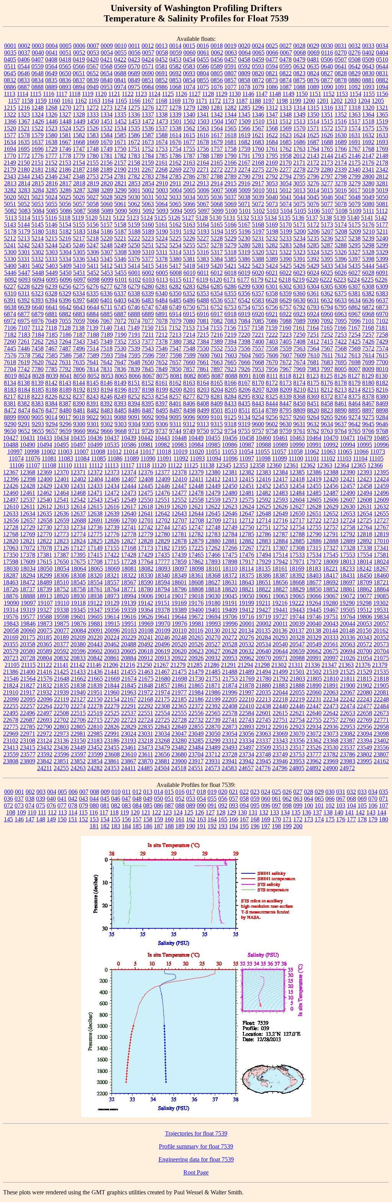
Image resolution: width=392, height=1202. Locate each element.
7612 (341, 355)
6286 (230, 286)
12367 (10, 472)
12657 (28, 520)
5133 (257, 217)
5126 (174, 217)
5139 (339, 217)
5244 (51, 245)
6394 (51, 300)
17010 (381, 541)
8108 (259, 376)
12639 (111, 513)
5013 (299, 190)
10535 (111, 444)
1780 (93, 155)
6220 (312, 279)
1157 (14, 100)
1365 (382, 114)
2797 (327, 176)
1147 (262, 94)
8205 (231, 389)
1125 (168, 94)
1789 (217, 155)
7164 (313, 327)
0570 (134, 66)
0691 (161, 73)
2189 (106, 169)
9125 (230, 417)
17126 (61, 548)
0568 (106, 66)
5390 (285, 259)
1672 (134, 142)
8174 (299, 383)
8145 (93, 383)
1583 (93, 135)
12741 (128, 527)
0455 (203, 59)
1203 (350, 100)
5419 (203, 266)
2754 (106, 176)
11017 (147, 451)
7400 (258, 341)
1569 (285, 128)
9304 (134, 424)
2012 (299, 155)
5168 (258, 224)
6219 (298, 279)
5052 (24, 204)
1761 (272, 149)
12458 (364, 486)
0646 (24, 73)
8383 (37, 403)
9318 (230, 424)
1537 (161, 128)
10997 (15, 451)
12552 (179, 499)
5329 (382, 252)
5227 (203, 238)
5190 (162, 231)
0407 (37, 59)
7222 (272, 334)
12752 (280, 527)
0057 (148, 52)
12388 (330, 472)
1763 (299, 149)
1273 (106, 107)
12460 (10, 493)
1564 (217, 128)
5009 (244, 190)
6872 (368, 307)
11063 (328, 451)
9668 (120, 431)
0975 (134, 87)
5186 (107, 231)
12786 (263, 534)
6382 (368, 293)
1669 (93, 142)
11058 (295, 451)
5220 (106, 238)
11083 (65, 458)
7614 (368, 355)
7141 (120, 327)
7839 (134, 369)
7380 (175, 341)
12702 (162, 520)
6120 (216, 279)
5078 (341, 204)
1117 (61, 94)
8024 (24, 376)
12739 (111, 527)
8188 (52, 389)
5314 (175, 252)
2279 (313, 169)
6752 (217, 307)
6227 (10, 286)
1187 (242, 100)
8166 (230, 383)
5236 (327, 238)
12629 (330, 506)
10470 (330, 438)
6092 (11, 279)
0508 (354, 59)
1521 (24, 128)
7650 (148, 362)
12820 (10, 541)
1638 (51, 142)
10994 (347, 444)
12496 (381, 493)
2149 (10, 162)
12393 (364, 472)
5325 (327, 252)
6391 (10, 300)
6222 (326, 279)
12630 (347, 506)
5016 (341, 190)
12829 (162, 541)
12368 (27, 472)
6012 (217, 272)
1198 (282, 100)
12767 (381, 527)
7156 (230, 327)
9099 (203, 417)
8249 (120, 396)
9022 (93, 417)
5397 (354, 259)
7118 (51, 327)
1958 (285, 155)
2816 (52, 183)
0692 (175, 73)
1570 (299, 128)
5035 (203, 197)
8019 (11, 376)
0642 (354, 66)
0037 (24, 52)
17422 (111, 555)
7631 (65, 362)
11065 (344, 451)
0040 (38, 52)
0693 (189, 73)
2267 (148, 169)
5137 (312, 217)
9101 (217, 417)
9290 (10, 424)
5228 (217, 238)
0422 (120, 59)
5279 (230, 245)
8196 (120, 389)
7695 (341, 362)
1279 (189, 107)
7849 (161, 369)
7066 (93, 321)
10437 (111, 438)
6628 (272, 300)
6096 (66, 279)
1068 (175, 87)
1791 (244, 155)
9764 (341, 431)
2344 (24, 176)
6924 (313, 314)
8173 (285, 383)
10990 (297, 444)
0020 (244, 45)
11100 (296, 458)
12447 (179, 486)
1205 (378, 100)
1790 (230, 155)
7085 (258, 321)
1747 (79, 149)
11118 (143, 465)
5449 (52, 272)
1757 (217, 149)
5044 (299, 197)
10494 (44, 444)
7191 (134, 334)
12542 (78, 499)
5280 (244, 245)
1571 (313, 128)
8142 (51, 383)
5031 (148, 197)
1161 (68, 100)
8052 (93, 376)
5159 (134, 224)
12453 (280, 486)
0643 (368, 66)
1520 (10, 128)
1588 (161, 135)
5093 (162, 211)
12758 (347, 527)
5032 (161, 197)
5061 (120, 204)
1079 (258, 87)
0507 (341, 59)
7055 (65, 321)
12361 (291, 465)
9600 (258, 424)
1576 (382, 128)
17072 (27, 548)
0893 (65, 87)
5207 (327, 231)
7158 (258, 327)
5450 (65, 272)
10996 (381, 444)
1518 (368, 121)
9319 (244, 424)
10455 (212, 438)
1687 (313, 142)
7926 (244, 369)
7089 (299, 321)
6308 (368, 286)
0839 (93, 80)
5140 (353, 217)
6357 (258, 293)
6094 (38, 279)
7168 (368, 327)
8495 (162, 410)
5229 (230, 238)
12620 (179, 506)
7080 (189, 321)
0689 (134, 73)
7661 (203, 362)
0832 (10, 80)
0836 (65, 80)
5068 (217, 204)
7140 (106, 327)
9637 (341, 424)
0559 (37, 66)
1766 (341, 149)
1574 (354, 128)
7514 (93, 348)
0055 (120, 52)
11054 (245, 451)
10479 (364, 438)
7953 (258, 369)
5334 (65, 259)
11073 (377, 451)
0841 (120, 80)
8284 (230, 396)
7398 (244, 341)
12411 (196, 479)
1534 (120, 128)
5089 (107, 211)
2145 (341, 155)
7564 (313, 348)
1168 (161, 100)
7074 (134, 321)
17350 (10, 555)
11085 (98, 458)
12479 (212, 493)
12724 (347, 520)
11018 (163, 451)
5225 (175, 238)
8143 (65, 383)
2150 (24, 162)
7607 (286, 355)
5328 (368, 252)
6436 (134, 300)
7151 (161, 327)
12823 (61, 541)
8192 (79, 389)
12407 (129, 479)
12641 (145, 513)
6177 (243, 279)
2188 (93, 169)
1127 (195, 94)
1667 (65, 142)
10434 (61, 438)
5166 (230, 224)
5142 (381, 217)
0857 (230, 80)
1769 (382, 149)
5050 (382, 197)
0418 (65, 59)
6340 (161, 293)
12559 (212, 499)
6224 (354, 279)
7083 (230, 321)
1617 (217, 135)
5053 (37, 204)
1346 (258, 114)
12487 (330, 493)
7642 (106, 362)
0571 (148, 66)
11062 (311, 451)
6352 (189, 293)
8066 (135, 376)
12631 (364, 506)
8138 (24, 383)
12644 (196, 513)
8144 (79, 383)
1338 (161, 114)
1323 (24, 114)
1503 (203, 121)
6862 (354, 307)
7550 (203, 348)
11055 (262, 451)
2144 (327, 155)
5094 (176, 211)
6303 (299, 286)
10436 (95, 438)
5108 (341, 211)
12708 (196, 520)
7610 (313, 355)
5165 (217, 224)
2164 (203, 162)
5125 (160, 217)
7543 (148, 348)
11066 (361, 451)
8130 (382, 376)
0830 (368, 73)
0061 (203, 52)
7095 (341, 321)
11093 (197, 458)
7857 (189, 369)
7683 (327, 362)
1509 (244, 121)
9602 (272, 424)
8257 (175, 396)
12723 (330, 520)
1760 (258, 149)
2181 (37, 169)
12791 (330, 534)
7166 (340, 327)
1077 (230, 87)
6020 (258, 272)
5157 (106, 224)
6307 (354, 286)
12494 (364, 493)
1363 (354, 114)
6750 (189, 307)
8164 (203, 383)
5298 (368, 245)
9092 (148, 417)
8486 (134, 410)
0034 (382, 45)
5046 (327, 197)
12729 (27, 527)
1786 (175, 155)
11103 (344, 458)
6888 (134, 314)
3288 (93, 190)
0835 (51, 80)
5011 (272, 190)
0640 (327, 66)
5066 (189, 204)
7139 (92, 327)
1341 (203, 114)
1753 (161, 149)
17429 (145, 555)
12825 (95, 541)
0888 (37, 87)
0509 (368, 59)
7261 (24, 341)
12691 (95, 520)
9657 (52, 431)
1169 (175, 100)
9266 (341, 417)
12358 (257, 465)
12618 (145, 506)
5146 (51, 224)
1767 (354, 149)
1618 (230, 135)
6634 (354, 300)
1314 (299, 107)
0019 (230, 45)
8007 (354, 369)
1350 (313, 114)
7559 (285, 348)
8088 (231, 376)
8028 (38, 376)
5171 (299, 224)
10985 (212, 444)
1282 (230, 107)
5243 (37, 245)
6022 (285, 272)
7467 (51, 348)
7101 (368, 321)
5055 (51, 204)
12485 (314, 493)
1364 (368, 114)
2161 (161, 162)
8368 (299, 396)
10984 (196, 444)
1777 (51, 155)
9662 (93, 431)
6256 (65, 286)
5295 (354, 245)
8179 (354, 383)
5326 (341, 252)
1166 (134, 100)
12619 (162, 506)
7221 (258, 334)
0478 (285, 59)
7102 (382, 321)
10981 (145, 444)
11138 (207, 465)
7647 (120, 362)
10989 (280, 444)
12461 (27, 493)
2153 (65, 162)
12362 (307, 465)
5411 (93, 266)
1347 (272, 114)
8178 (341, 383)
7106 (10, 327)
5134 (271, 217)
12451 (246, 486)
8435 (244, 403)
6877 (24, 314)
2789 (230, 176)
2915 (230, 183)
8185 (38, 389)
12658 (44, 520)
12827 (128, 541)
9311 (175, 424)
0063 (231, 52)
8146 (106, 383)
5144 (24, 224)
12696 (112, 520)
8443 (258, 403)
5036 (217, 197)
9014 (51, 417)
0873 (272, 80)
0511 (10, 66)
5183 (79, 231)
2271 (203, 169)
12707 (179, 520)
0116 (327, 52)
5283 (285, 245)
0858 (244, 80)
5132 (243, 217)
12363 (324, 465)
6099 (107, 279)
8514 (258, 410)
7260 (10, 341)
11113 (112, 465)
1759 (244, 149)
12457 (347, 486)
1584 (106, 135)
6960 (327, 314)
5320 (258, 252)
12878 (179, 541)
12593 (280, 499)
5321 (272, 252)
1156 (382, 94)
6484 (161, 300)
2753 (93, 176)
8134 (10, 383)
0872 (258, 80)
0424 (148, 59)
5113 (11, 217)
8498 (189, 410)
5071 (244, 204)
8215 (368, 389)
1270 (65, 107)
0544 (24, 66)
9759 (285, 431)
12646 (229, 513)
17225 (196, 548)
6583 (258, 300)
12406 (112, 479)
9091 (134, 417)
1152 (329, 94)
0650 (65, 73)
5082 (11, 211)
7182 (10, 334)
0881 (368, 80)
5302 (38, 252)
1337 (148, 114)
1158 (27, 100)
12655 (381, 513)
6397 (79, 300)
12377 (162, 472)
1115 (35, 94)
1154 (355, 94)
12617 (128, 506)
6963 (341, 314)
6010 (189, 272)
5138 (326, 217)
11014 (130, 451)
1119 (87, 94)
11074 (16, 458)
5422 (244, 266)
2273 (230, 169)
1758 (230, 149)
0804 (203, 73)
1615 (189, 135)
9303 (120, 424)
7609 (300, 355)
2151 (37, 162)
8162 (175, 383)
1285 (244, 107)
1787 (189, 155)
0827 (327, 73)
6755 (258, 307)
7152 (175, 327)
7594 (120, 355)
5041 (285, 197)
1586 (134, 135)
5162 (175, 224)
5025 (65, 197)
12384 (280, 472)
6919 (244, 314)
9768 (382, 431)
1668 (79, 142)
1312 (272, 107)
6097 (80, 279)
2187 (79, 169)
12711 (229, 520)
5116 (51, 217)
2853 (134, 183)
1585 (120, 135)
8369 (313, 396)
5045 (313, 197)
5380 (175, 259)
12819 (381, 534)
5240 (382, 238)
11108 (49, 465)
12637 (78, 513)
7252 (327, 334)
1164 (108, 100)
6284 (203, 286)
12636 (61, 513)
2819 (93, 183)
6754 (244, 307)
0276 (354, 52)
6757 (285, 307)
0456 (217, 59)
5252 (161, 245)
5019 (382, 190)
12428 (27, 486)
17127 (78, 548)
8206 (244, 389)
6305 (327, 286)
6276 (93, 286)
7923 (230, 369)
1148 (275, 94)
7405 (285, 341)
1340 (189, 114)
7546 (161, 348)
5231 (258, 238)
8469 (382, 403)
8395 (148, 403)
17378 (27, 555)
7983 (313, 369)
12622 (212, 506)
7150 (147, 327)
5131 (229, 217)
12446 (162, 486)
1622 (272, 135)
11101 (312, 458)
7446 (24, 348)
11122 (175, 465)
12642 (162, 513)
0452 (161, 59)
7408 (299, 341)
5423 (258, 266)
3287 (79, 190)
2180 (24, 169)
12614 (78, 506)
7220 (244, 334)
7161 (299, 327)
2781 (120, 176)
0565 (65, 66)
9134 (244, 417)
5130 (215, 217)
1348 (285, 114)
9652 (24, 431)
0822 (285, 73)
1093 (368, 87)
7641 (93, 362)
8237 (79, 396)
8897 (368, 410)
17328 (347, 548)
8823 (327, 410)
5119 (78, 217)
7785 (51, 369)
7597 (162, 355)
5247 (93, 245)
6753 (230, 307)
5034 (189, 197)
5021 (24, 197)
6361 (313, 293)
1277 (161, 107)
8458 (327, 403)
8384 (51, 403)
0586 (203, 66)
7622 (51, 362)
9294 (52, 424)
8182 (382, 383)
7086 (272, 321)
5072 (258, 204)
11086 (115, 458)
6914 (175, 314)
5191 (176, 231)
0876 (313, 80)
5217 (79, 238)
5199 (286, 231)
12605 (314, 499)
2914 (217, 183)
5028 (106, 197)
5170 (285, 224)
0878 (341, 80)
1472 (148, 121)
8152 (148, 383)
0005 (65, 45)
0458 (244, 59)
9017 (65, 417)
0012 (148, 45)
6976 (37, 321)
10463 (297, 438)
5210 (369, 231)
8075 (162, 376)
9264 (313, 417)
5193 (203, 231)
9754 (230, 431)
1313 (285, 107)
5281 (258, 245)
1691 (354, 142)
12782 (196, 534)
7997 (327, 369)
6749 (175, 307)
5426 (299, 266)
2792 (272, 176)
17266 (229, 548)
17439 (179, 555)
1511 (272, 121)
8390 (79, 403)
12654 (364, 513)
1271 (79, 107)
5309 (134, 252)
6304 (313, 286)
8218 (24, 396)
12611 (27, 506)
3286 (65, 190)
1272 (93, 107)
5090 (121, 211)
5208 (341, 231)
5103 (272, 211)
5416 (161, 266)
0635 (313, 66)
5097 (204, 211)
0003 (38, 45)
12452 (263, 486)
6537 (230, 300)
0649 (51, 73)
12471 (95, 493)
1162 (81, 100)
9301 (93, 424)
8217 (10, 396)
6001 (134, 272)
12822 (44, 541)
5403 (52, 266)
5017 (354, 190)
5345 (106, 259)
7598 (176, 355)
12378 (179, 472)
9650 (10, 431)
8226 (51, 396)
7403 (272, 341)
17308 (297, 548)
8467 (368, 403)
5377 (148, 259)
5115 (38, 217)
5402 (38, 266)
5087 (80, 211)
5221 (120, 238)
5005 (189, 190)
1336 (134, 114)
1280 (203, 107)
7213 (175, 334)
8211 (313, 389)
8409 (217, 403)
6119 (202, 279)
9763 (327, 431)
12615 (95, 506)
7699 (368, 362)
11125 (191, 465)
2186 (65, 169)
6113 (162, 279)
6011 (203, 272)
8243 (93, 396)
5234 (299, 238)
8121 (299, 376)
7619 (24, 362)
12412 (212, 479)
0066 (272, 52)
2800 (368, 176)
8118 (285, 376)
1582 (79, 135)
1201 (323, 100)
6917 (217, 314)
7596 (148, 355)
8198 (148, 389)
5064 (161, 204)
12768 (10, 534)
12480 (229, 493)
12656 (11, 520)
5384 (217, 259)
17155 (111, 548)
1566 (244, 128)
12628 (314, 506)
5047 (341, 197)
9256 (272, 417)
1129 (221, 94)
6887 (120, 314)
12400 (44, 479)
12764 (364, 527)
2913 (203, 183)
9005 (37, 417)
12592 (263, 499)
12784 (229, 534)
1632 (368, 135)
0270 (341, 52)
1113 (9, 94)
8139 (37, 383)
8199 (162, 389)
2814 (24, 183)
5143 (10, 224)
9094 (161, 417)
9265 (327, 417)
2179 (10, 169)
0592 (244, 66)
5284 (299, 245)
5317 (217, 252)
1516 (341, 121)
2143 (313, 155)
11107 (33, 465)
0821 (272, 73)
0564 (51, 66)
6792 (299, 307)
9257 (285, 417)
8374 (341, 396)
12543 (95, 499)
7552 (217, 348)
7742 (24, 369)
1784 (148, 155)
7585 (52, 355)
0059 (176, 52)
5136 (298, 217)
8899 (10, 417)
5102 (259, 211)
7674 (299, 362)
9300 (79, 424)
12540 (44, 499)
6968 (368, 314)
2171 (299, 162)
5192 (189, 231)
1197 (268, 100)
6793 (313, 307)
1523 (51, 128)
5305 (79, 252)
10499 (95, 444)
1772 (24, 155)
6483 (148, 300)
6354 (217, 293)
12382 (246, 472)
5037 (230, 197)
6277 (106, 286)
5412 (106, 266)
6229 (37, 286)
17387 (61, 555)
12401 (61, 479)
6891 (161, 314)
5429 (313, 266)
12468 (78, 493)
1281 (217, 107)
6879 (37, 314)
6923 (299, 314)
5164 (203, 224)
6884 (93, 314)
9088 (120, 417)
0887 (24, 87)
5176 (368, 224)
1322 (10, 114)
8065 (121, 376)
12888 (330, 541)
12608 (364, 499)
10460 (263, 438)
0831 (382, 73)
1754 (175, 149)
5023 (37, 197)
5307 (107, 252)
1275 (134, 107)
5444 (368, 266)
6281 (161, 286)
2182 (51, 169)
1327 (65, 114)
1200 (309, 100)
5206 (313, 231)
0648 (37, 73)
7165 (326, 327)
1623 (285, 135)
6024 (313, 272)
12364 (341, 465)
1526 (93, 128)
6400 (93, 300)
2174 (341, 162)
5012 (285, 190)
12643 (179, 513)
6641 (52, 307)
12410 (179, 479)
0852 (161, 80)
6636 (368, 300)
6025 (327, 272)
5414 (134, 266)
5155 (79, 224)
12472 (111, 493)
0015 (189, 45)
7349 (106, 341)
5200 (300, 231)
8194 (107, 389)
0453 (175, 59)
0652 (93, 73)
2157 (120, 162)
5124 (146, 217)
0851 (148, 80)
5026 (79, 197)
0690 (148, 73)
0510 (382, 59)
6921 (272, 314)
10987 (246, 444)
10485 (381, 438)
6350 (175, 293)
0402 (368, 52)
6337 (120, 293)
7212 (161, 334)
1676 (175, 142)
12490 (347, 493)
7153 (189, 327)
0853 (175, 80)
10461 (280, 438)
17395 (78, 555)
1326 (51, 114)
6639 (24, 307)
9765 (354, 431)
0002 (24, 45)
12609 (381, 499)
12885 (297, 541)
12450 (229, 486)
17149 (95, 548)
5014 (313, 190)
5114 (24, 217)
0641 (341, 66)
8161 (161, 383)
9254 (258, 417)
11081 (49, 458)
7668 (258, 362)
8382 (24, 403)
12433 (95, 486)
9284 (382, 417)
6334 (79, 293)
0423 (134, 59)
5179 (24, 231)
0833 (24, 80)
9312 (189, 424)
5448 (38, 272)
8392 (106, 403)
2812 (382, 176)
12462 (44, 493)
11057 (278, 451)
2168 (258, 162)
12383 (263, 472)
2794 (285, 176)
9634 (327, 424)
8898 (382, 410)
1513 (299, 121)
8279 (203, 396)
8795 (285, 410)
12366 (375, 465)
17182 (162, 548)
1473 (162, 121)
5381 (189, 259)
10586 (128, 444)
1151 (315, 94)
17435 (162, 555)
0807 (230, 73)
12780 (162, 534)
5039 (258, 197)
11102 (328, 458)
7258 (382, 334)
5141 (367, 217)
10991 (314, 444)
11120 (159, 465)
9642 (354, 424)
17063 (10, 548)
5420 (217, 266)
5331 (24, 259)
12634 (27, 513)
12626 (280, 506)
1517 (354, 121)
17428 (128, 555)
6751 (203, 307)
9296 (65, 424)
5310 (148, 252)
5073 (272, 204)
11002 (48, 451)
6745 (120, 307)
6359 (285, 293)
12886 (314, 541)
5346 (120, 259)
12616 (111, 506)
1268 (51, 107)
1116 (48, 94)
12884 (280, 541)
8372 (327, 396)
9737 (161, 431)
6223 (340, 279)
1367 (24, 121)
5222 (134, 238)
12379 (196, 472)
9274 (354, 417)
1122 (128, 94)
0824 (313, 73)
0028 (299, 45)
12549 (128, 499)
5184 (93, 231)
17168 (128, 548)
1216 (24, 107)
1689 (341, 142)
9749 (189, 431)
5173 (327, 224)
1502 (189, 121)
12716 (280, 520)
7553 (230, 348)
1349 (299, 114)
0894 (79, 87)
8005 (341, 369)
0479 (299, 59)
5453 (107, 272)
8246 (106, 396)
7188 (93, 334)
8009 (368, 369)
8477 (52, 410)
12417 (280, 479)
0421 (106, 59)
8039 (52, 376)
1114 (22, 94)
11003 (64, 451)
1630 (341, 135)
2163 (189, 162)
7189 (107, 334)
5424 (272, 266)
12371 (78, 472)
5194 (217, 231)
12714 (263, 520)
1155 (369, 94)
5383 (203, 259)
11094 (213, 458)
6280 (148, 286)
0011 (134, 45)
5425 (285, 266)
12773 (61, 534)
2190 (120, 169)
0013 (161, 45)
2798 (341, 176)
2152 (51, 162)
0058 (162, 52)
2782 (134, 176)
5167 (244, 224)
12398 (28, 479)
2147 (368, 155)
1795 (272, 155)
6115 (175, 279)
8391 (93, 403)
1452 (120, 121)
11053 (229, 451)
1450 (93, 121)
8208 (272, 389)
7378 (161, 341)
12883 (263, 541)
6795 (341, 307)
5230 (244, 238)
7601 (217, 355)
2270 (189, 169)
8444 (272, 403)
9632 (313, 424)
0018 (217, 45)
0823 (299, 73)
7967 (285, 369)
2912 (189, 183)
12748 (212, 527)
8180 (368, 383)
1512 (285, 121)
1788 (203, 155)
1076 (217, 87)
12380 (212, 472)
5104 (286, 211)
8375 (354, 396)
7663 (217, 362)
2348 (79, 176)
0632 (299, 66)
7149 (133, 327)
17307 (280, 548)
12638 (95, 513)
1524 (65, 128)
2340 (354, 169)
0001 (10, 45)
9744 (175, 431)
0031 (341, 45)
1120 (101, 94)
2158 (134, 162)
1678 (203, 142)
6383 (382, 293)
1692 (368, 142)
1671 (120, 142)
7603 (231, 355)
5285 (313, 245)
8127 (354, 376)
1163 (94, 100)
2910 (162, 183)
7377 (148, 341)
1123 (141, 94)
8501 (217, 410)
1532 (106, 128)
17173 (145, 548)
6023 (299, 272)
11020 (196, 451)
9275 (368, 417)
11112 (96, 465)
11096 (230, 458)
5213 (24, 238)
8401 (175, 403)
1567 (258, 128)
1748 (93, 149)
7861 (203, 369)
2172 (313, 162)
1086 (272, 87)
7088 (285, 321)
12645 (212, 513)
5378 (161, 259)
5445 (382, 266)
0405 (10, 59)
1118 (74, 94)
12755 (314, 527)
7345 (93, 341)
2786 (189, 176)
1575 (368, 128)
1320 (368, 107)
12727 (381, 520)
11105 (376, 458)
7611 (327, 355)
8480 (65, 410)
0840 (106, 80)
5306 (93, 252)
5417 (175, 266)
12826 (111, 541)
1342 (217, 114)
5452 (93, 272)
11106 (17, 465)
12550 (145, 499)
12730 (44, 527)
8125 (326, 376)
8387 (65, 403)
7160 (285, 327)
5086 (66, 211)
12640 (128, 513)
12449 (212, 486)
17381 (44, 555)
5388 (258, 259)
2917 (258, 183)
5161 (161, 224)
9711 (134, 431)
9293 (38, 424)
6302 (285, 286)
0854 (189, 80)
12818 (364, 534)
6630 (299, 300)
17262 (212, 548)
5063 (148, 204)
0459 (258, 59)
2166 (230, 162)
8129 (368, 376)
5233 (285, 238)
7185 (52, 334)
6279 (134, 286)
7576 (10, 355)
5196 (244, 231)
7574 (382, 348)
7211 (148, 334)
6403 (120, 300)
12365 (358, 465)
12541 (61, 499)
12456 (330, 486)
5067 (203, 204)
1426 (38, 121)
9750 (203, 431)
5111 (368, 211)
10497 (78, 444)
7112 (38, 327)
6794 (327, 307)
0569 (120, 66)
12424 (381, 479)
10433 (44, 438)
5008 (231, 190)
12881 (229, 541)
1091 (341, 87)
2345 (37, 176)
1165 (121, 100)
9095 (175, 417)
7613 (354, 355)
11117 (127, 465)
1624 (299, 135)
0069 (313, 52)
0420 (93, 59)
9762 (313, 431)
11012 (114, 451)
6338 (134, 293)
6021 (272, 272)
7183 (24, 334)
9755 (244, 431)
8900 (24, 417)
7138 (78, 327)
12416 (263, 479)
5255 (189, 245)
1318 (354, 107)
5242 (24, 245)
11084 (82, 458)
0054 (107, 52)
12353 (240, 465)
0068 (300, 52)
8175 (313, 383)
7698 (354, 362)
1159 (41, 100)
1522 (37, 128)
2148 (382, 155)
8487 (148, 410)
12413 (229, 479)
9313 (203, 424)
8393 (120, 403)
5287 (327, 245)
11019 (180, 451)
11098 (263, 458)
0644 (382, 66)
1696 (37, 149)
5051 (10, 204)
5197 (258, 231)
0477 (272, 59)
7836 (120, 369)
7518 (106, 348)
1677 (189, 142)
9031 (106, 417)
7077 (148, 321)
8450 (299, 403)
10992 (330, 444)
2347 (65, 176)
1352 (341, 114)
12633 (10, 513)
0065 (258, 52)
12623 (229, 506)
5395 (327, 259)
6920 (258, 314)
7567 (327, 348)
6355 (230, 293)
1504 (217, 121)
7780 (37, 369)
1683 (258, 142)
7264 (65, 341)
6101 (121, 279)
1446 (52, 121)
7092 (327, 321)
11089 (131, 458)
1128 (208, 94)
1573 (341, 128)
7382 (189, 341)
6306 (341, 286)
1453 (134, 121)
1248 (37, 107)
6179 (257, 279)
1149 (288, 94)
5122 (119, 217)
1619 (244, 135)
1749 (106, 149)
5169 (272, 224)
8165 (217, 383)
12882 (246, 541)
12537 (27, 499)
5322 (285, 252)
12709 (213, 520)
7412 (313, 341)
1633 (382, 135)
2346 (51, 176)
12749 (229, 527)
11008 (97, 451)
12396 (11, 479)
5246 (79, 245)
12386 (314, 472)
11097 (246, 458)
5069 (230, 204)
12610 (11, 506)
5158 (120, 224)
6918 (230, 314)
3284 (38, 190)
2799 (354, 176)
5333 (51, 259)
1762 (285, 149)
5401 (24, 266)
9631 (299, 424)
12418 (297, 479)
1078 (244, 87)
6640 (38, 307)
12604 (297, 499)
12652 (330, 513)
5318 (230, 252)
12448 (196, 486)
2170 (285, 162)
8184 (24, 389)
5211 (382, 231)
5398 (368, 259)
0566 (79, 66)
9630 (285, 424)
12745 (179, 527)
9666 (107, 431)
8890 (341, 410)
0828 (341, 73)
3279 (354, 183)
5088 (93, 211)
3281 (382, 183)
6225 (367, 279)
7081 (203, 321)
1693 (382, 142)
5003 (162, 190)
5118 (64, 217)
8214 (354, 389)
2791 (258, 176)
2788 (217, 176)
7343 (79, 341)
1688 (327, 142)
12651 (314, 513)
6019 (244, 272)
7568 (341, 348)
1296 (258, 107)
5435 (354, 266)
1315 (313, 107)
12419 (314, 479)
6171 (230, 279)
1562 (189, 128)
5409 (65, 266)
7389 (217, 341)
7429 (382, 341)
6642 (65, 307)
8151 (134, 383)
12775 (95, 534)
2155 (93, 162)
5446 (10, 272)
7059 (79, 321)
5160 (148, 224)
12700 (129, 520)
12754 (297, 527)
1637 (37, 142)
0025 (272, 45)
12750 (246, 527)
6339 (148, 293)
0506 (327, 59)
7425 (354, 341)
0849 (134, 80)
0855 (203, 80)
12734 (78, 527)
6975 (24, 321)
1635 (24, 142)
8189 (65, 389)
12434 (111, 486)
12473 (128, 493)
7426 (368, 341)
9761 (299, 431)
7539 (134, 348)
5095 (190, 211)
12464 (61, 493)
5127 (188, 217)
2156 (106, 162)
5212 (10, 238)
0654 (106, 73)
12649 (280, 513)
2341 (368, 169)
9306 (162, 424)
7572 (368, 348)
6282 (175, 286)
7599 (189, 355)
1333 (93, 114)
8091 (245, 376)
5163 (189, 224)
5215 (51, 238)
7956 (272, 369)
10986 (229, 444)
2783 (148, 176)
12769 (27, 534)
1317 (341, 107)
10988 (263, 444)
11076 (32, 458)
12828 (145, 541)
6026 (341, 272)
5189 (148, 231)
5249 (120, 245)
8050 (80, 376)
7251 (313, 334)
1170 (188, 100)
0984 (148, 87)
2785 (175, 176)
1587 (148, 135)
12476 (162, 493)
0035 (10, 52)
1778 (65, 155)
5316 (203, 252)
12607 (347, 499)
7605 (258, 355)
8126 (340, 376)
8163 (189, 383)
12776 (111, 534)
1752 (148, 149)
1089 (313, 87)
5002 (148, 190)
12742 (145, 527)
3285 (52, 190)
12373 (111, 472)
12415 (246, 479)
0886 (10, 87)
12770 (44, 534)
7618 (10, 362)
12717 (297, 520)
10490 (27, 444)
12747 (196, 527)
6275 (79, 286)
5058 (93, 204)
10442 (145, 438)
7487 (65, 348)
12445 (145, 486)
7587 (79, 355)
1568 (272, 128)
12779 (145, 534)
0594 (272, 66)
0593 (258, 66)
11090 (147, 458)
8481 (79, 410)
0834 (37, 80)
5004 (176, 190)
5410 (79, 266)
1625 (313, 135)
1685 (285, 142)
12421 (347, 479)
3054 (285, 183)
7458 (37, 348)
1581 (65, 135)
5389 (272, 259)
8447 (285, 403)
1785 (161, 155)
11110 (65, 465)
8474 (24, 410)
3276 (313, 183)
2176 (368, 162)
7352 (120, 341)
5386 (244, 259)
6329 (65, 293)
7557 (258, 348)
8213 (341, 389)
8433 (230, 403)
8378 (368, 396)
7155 (216, 327)
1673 (148, 142)
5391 (299, 259)
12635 (44, 513)
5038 (244, 197)
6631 (313, 300)
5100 (231, 211)
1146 (248, 94)
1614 (175, 135)
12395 (381, 472)
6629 (285, 300)
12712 (246, 520)
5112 (382, 211)
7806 (79, 369)
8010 (382, 369)
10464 (314, 438)
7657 (175, 362)
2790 (244, 176)
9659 (65, 431)
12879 (196, 541)
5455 (120, 272)
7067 (106, 321)
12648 (263, 513)
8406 (189, 403)
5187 (120, 231)
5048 (354, 197)
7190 (120, 334)
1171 (201, 100)
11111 (80, 465)
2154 (79, 162)
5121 (105, 217)
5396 (341, 259)
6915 (189, 314)
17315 (314, 548)
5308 (120, 252)
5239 (368, 238)
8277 (189, 396)
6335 (93, 293)
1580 (51, 135)
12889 (347, 541)
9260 (299, 417)
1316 (327, 107)
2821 (120, 183)
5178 (10, 231)
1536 (148, 128)
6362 (327, 293)
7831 (106, 369)
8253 (148, 396)
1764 (313, 149)
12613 (61, 506)
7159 (271, 327)
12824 (78, 541)
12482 (263, 493)
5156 (93, 224)
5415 (148, 266)
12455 (314, 486)
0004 (52, 45)
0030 (327, 45)
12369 (44, 472)
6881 (51, 314)
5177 (382, 224)
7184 (38, 334)
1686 (299, 142)
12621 (196, 506)
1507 (231, 121)
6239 (51, 286)
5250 (134, 245)
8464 (354, 403)
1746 (65, 149)
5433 (327, 266)
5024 (51, 197)
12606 (330, 499)
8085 (204, 376)
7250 (299, 334)
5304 (65, 252)
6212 (271, 279)
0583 (189, 66)
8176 (327, 383)
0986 (161, 87)
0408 (51, 59)
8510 (231, 410)
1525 (79, 128)
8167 (244, 383)
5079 (354, 204)
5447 (24, 272)
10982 (162, 444)
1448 (65, 121)
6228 (24, 286)
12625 (263, 506)
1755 (189, 149)
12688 (78, 520)
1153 (342, 94)
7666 (244, 362)
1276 (148, 107)
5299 (382, 245)
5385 (230, 259)
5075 (299, 204)
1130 (235, 94)
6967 (354, 314)
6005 (162, 272)
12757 (330, 527)
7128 (65, 327)
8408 (203, 403)
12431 (78, 486)
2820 (107, 183)
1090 (327, 87)
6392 (24, 300)
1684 (272, 142)
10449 (196, 438)
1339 (175, 114)
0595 (285, 66)
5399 (382, 259)
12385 (297, 472)
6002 (148, 272)
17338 (364, 548)
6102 (135, 279)
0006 (79, 45)
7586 (65, 355)
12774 (78, 534)
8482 (93, 410)
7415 (327, 341)
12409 (162, 479)
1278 (175, 107)
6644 (93, 307)
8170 (258, 383)
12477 (179, 493)
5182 (65, 231)
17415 (95, 555)
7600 (203, 355)
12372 (95, 472)
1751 (134, 149)
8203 (203, 389)
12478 (196, 493)
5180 (38, 231)
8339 (285, 396)
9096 (189, 417)
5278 (217, 245)
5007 (217, 190)
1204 (364, 100)
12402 (78, 479)
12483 (280, 493)
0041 (52, 52)
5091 (135, 211)
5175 (354, 224)
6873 (382, 307)
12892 (364, 541)
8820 (313, 410)
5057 (79, 204)
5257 (203, 245)
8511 (244, 410)
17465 (196, 555)
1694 (10, 149)
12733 (61, 527)
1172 (215, 100)
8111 (272, 376)
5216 (65, 238)
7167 (354, 327)
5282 (272, 245)
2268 (161, 169)
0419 (79, 59)
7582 (38, 355)
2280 (327, 169)
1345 (244, 114)
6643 (79, 307)
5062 (134, 204)
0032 (354, 45)
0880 (354, 80)
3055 (299, 183)
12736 (95, 527)
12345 (223, 465)
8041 (66, 376)
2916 (244, 183)
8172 (272, 383)
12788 (297, 534)
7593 (107, 355)
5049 (368, 197)
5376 (134, 259)
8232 (65, 396)
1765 (327, 149)
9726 (148, 431)
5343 (93, 259)
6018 (230, 272)
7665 (230, 362)
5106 (314, 211)
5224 (161, 238)
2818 (79, 183)
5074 (285, 204)
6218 (285, 279)
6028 (368, 272)
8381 (10, 403)
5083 (24, 211)
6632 (327, 300)
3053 (272, 183)
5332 (37, 259)
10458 (246, 438)
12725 (364, 520)
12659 (61, 520)
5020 (10, 197)
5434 (341, 266)
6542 (244, 300)
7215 (203, 334)
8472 (10, 410)
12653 (347, 513)
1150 (302, 94)
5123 (133, 217)
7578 (24, 355)
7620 (37, 362)
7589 (93, 355)
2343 (10, 176)
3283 (24, 190)
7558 (272, 348)
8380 (382, 396)
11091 (164, 458)
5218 (93, 238)
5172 (313, 224)
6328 (51, 293)
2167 (244, 162)
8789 (272, 410)
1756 (203, 149)
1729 (51, 149)
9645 (368, 424)
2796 (313, 176)
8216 (382, 389)
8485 (120, 410)
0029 (313, 45)
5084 (38, 211)
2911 (175, 183)
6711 (107, 307)
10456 (229, 438)
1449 (79, 121)
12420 (330, 479)
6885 (106, 314)
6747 (148, 307)
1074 (189, 87)
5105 (300, 211)
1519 (382, 121)
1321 (382, 107)
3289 (107, 190)
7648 (134, 362)
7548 (189, 348)
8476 (38, 410)
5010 (258, 190)
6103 (148, 279)
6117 (189, 279)
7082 (217, 321)
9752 (217, 431)
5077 (327, 204)
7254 (354, 334)
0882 (382, 80)
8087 (217, 376)
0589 (217, 66)
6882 (65, 314)
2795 (299, 176)
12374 (128, 472)
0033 (368, 45)
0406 (24, 59)
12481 (246, 493)
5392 (313, 259)
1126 (181, 94)
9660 (79, 431)
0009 (107, 45)
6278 (120, 286)
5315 (189, 252)
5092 (148, 211)
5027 (93, 197)
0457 (230, 59)
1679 (217, 142)
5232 (272, 238)
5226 (189, 238)
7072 (120, 321)
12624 (246, 506)
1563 (203, 128)
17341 (381, 548)
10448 (179, 438)
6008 (176, 272)
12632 (381, 506)
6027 (354, 272)
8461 (341, 403)
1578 (24, 135)
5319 (244, 252)
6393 (37, 300)
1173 (228, 100)
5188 (134, 231)
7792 (65, 369)
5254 (175, 245)
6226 (381, 279)
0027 (285, 45)
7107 (24, 327)
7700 (382, 362)
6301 (272, 286)
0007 (93, 45)
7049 (51, 321)
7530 (120, 348)
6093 (24, 279)
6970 (382, 314)
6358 (272, 293)
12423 (364, 479)
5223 (148, 238)
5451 (79, 272)
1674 (161, 142)
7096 (354, 321)
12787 (280, 534)
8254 (161, 396)
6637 (382, 300)
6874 (10, 314)
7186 (65, 334)
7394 (230, 341)
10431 (27, 438)
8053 (107, 376)
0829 (354, 73)
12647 (246, 513)
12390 (347, 472)
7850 (175, 369)
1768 (368, 149)
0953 (106, 87)
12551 (162, 499)
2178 (382, 162)
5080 (368, 204)
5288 (341, 245)
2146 (354, 155)
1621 (258, 135)
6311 (24, 293)
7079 (175, 321)
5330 (10, 259)
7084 (244, 321)
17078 (44, 548)
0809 (244, 73)
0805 (217, 73)
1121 (114, 94)
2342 (382, 169)
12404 (95, 479)
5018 (368, 190)
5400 (10, 266)
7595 (134, 355)
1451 (107, 121)
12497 (10, 499)
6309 (382, 286)
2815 (38, 183)
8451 (313, 403)
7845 (148, 369)
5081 (382, 204)
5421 (230, 266)
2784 (161, 176)
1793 (258, 155)
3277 (327, 183)
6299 (244, 286)
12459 (381, 486)
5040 (272, 197)
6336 (106, 293)
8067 (148, 376)
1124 (154, 94)
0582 (175, 66)
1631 (354, 135)
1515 (327, 121)
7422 (341, 341)
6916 (203, 314)
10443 (162, 438)
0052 (79, 52)
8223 (37, 396)
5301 (24, 252)
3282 (10, 190)
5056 (65, 204)
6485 (175, 300)
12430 (61, 486)
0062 (217, 52)
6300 (258, 286)
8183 (10, 389)
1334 (106, 114)
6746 (134, 307)
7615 (382, 355)
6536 (217, 300)
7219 (230, 334)
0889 (51, 87)
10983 (179, 444)
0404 (382, 52)
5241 (10, 245)
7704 (10, 369)
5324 (313, 252)
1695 (24, 149)
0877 (327, 80)
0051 (65, 52)
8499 (203, 410)
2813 (10, 183)
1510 (258, 121)
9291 (24, 424)
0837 (79, 80)
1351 (327, 114)
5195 (231, 231)
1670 (106, 142)
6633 (341, 300)
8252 (134, 396)
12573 (229, 499)
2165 (217, 162)
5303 (52, 252)
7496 (79, 348)
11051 (213, 451)
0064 (244, 52)
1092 (354, 87)
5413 (120, 266)
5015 (327, 190)
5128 (202, 217)
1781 (106, 155)
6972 (10, 321)
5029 (120, 197)
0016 (203, 45)
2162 (175, 162)
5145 (37, 224)
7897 (217, 369)
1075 (203, 87)
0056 (134, 52)
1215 (10, 107)
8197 (134, 389)
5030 (134, 197)
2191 (134, 169)
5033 (175, 197)
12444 (128, 486)
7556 (244, 348)
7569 (354, 348)
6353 (203, 293)
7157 (244, 327)
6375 (341, 293)
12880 (212, 541)
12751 (263, 527)
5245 (65, 245)
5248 (106, 245)
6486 (189, 300)
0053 (93, 52)
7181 (382, 327)
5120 (91, 217)
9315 (217, 424)
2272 (217, 169)
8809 (299, 410)
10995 (364, 444)
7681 (313, 362)
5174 (341, 224)
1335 (120, 114)
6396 (65, 300)
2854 (148, 183)
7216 (217, 334)
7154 (202, 327)
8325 (272, 396)
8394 (134, 403)
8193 (93, 389)
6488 (203, 300)
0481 (313, 59)
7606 (272, 355)
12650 (297, 513)
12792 (347, 534)
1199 (295, 100)
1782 (120, 155)
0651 (79, 73)
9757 (258, 431)
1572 (327, 128)
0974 (120, 87)
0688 (120, 73)
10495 (61, 444)
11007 (81, 451)
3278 (341, 183)
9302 (107, 424)
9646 (382, 424)
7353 (134, 341)
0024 (258, 45)
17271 (263, 548)
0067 (286, 52)
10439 (128, 438)
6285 (217, 286)
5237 (341, 238)
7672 (285, 362)
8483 (107, 410)
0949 (93, 87)
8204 (217, 389)
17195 (179, 548)
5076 (313, 204)
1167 (148, 100)
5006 (203, 190)
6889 (148, 314)
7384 (203, 341)
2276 (272, 169)
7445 (10, 348)
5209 (355, 231)
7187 (79, 334)
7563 (299, 348)
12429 (44, 486)
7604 (244, 355)
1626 (327, 135)
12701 (146, 520)
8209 (286, 389)
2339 (341, 169)
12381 (229, 472)
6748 (161, 307)
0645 (10, 73)
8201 (189, 389)
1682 (244, 142)
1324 (37, 114)
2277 (285, 169)
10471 (347, 438)
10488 (10, 444)
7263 (51, 341)
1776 (37, 155)
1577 (10, 135)
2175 (354, 162)
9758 (272, 431)
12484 (297, 493)
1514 (313, 121)
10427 (10, 438)
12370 (61, 472)
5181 (52, 231)
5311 (162, 252)
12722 (314, 520)
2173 (327, 162)
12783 (212, 534)
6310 (10, 293)
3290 (120, 190)
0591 (230, 66)
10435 (78, 438)
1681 (230, 142)
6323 (37, 293)
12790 (314, 534)
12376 (145, 472)
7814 (93, 369)
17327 (330, 548)
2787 (203, 176)
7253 (341, 334)
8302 (258, 396)
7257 (368, 334)
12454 (297, 486)
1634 (10, 142)
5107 (328, 211)
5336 (79, 259)
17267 (246, 548)
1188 (255, 100)
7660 (189, 362)
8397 (161, 403)
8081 (176, 376)
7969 (299, 369)
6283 (189, 286)
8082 (190, 376)
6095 (52, 279)
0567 (93, 66)
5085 (52, 211)
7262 (37, 341)
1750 (120, 149)
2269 (175, 169)
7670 (272, 362)
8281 (217, 396)
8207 (258, 389)
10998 (31, 451)
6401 (106, 300)
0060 (189, 52)
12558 (196, 499)
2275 (258, 169)
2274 (244, 169)
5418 (189, 266)
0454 (189, 59)
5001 (134, 190)
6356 (244, 293)
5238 (354, 238)
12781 (179, 534)
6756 (272, 307)
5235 (313, 238)
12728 (10, 527)
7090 (313, 321)
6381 (354, 293)
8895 (354, 410)
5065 (175, 204)
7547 (175, 348)
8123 (313, 376)
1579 (37, 135)
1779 (79, 155)
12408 (146, 479)
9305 (148, 424)
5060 (106, 204)
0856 (217, 80)
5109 (355, 211)
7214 (189, 334)
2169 (272, 162)
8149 (120, 383)
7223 (285, 334)
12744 (162, 527)
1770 (10, 155)
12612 (44, 506)
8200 (176, 389)
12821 (27, 541)
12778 (128, 534)
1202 (336, 100)
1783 (134, 155)
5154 (65, 224)
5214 (37, 238)
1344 (230, 114)
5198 (272, 231)
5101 (245, 211)
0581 (161, 66)
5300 (10, 252)
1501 (176, 121)
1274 (120, 107)
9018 (79, 417)
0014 (175, 45)
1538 (175, 128)
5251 (148, 245)
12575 (246, 499)
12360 (274, 465)
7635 (79, 362)
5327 (354, 252)
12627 (297, 506)
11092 (180, 458)
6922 (285, 314)
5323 (299, 252)
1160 (54, 100)
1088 (299, 87)
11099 (279, 458)
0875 (299, 80)
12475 (145, 493)
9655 (38, 431)
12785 (246, 534)
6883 (79, 314)
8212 (327, 389)
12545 (111, 499)
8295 (244, 396)
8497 (176, 410)
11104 (360, 458)
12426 (10, 486)
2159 (148, 162)
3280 (368, 183)
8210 (300, 389)
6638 (10, 307)
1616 (203, 135)
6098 (93, 279)
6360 (299, 293)
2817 (65, 183)
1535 (134, 128)
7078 (161, 321)
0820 (258, 73)
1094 (382, 87)
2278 (299, 169)
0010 (120, 45)
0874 (285, 80)
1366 (10, 121)
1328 (79, 114)
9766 (368, 431)
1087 (285, 87)
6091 (382, 272)
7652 (161, 362)
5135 (284, 217)
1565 (230, 128)
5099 (217, 211)
